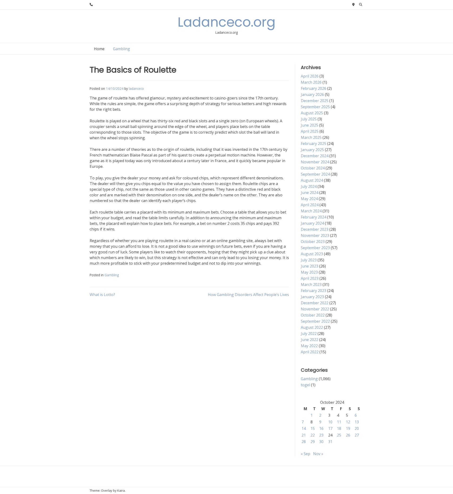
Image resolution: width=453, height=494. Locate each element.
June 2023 (309, 266)
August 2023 (312, 253)
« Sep (305, 453)
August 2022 (312, 327)
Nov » (318, 453)
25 (339, 435)
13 (357, 421)
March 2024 (311, 211)
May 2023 (309, 272)
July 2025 (309, 119)
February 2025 (313, 143)
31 (330, 441)
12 (348, 421)
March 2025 (311, 137)
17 (330, 428)
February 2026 (313, 88)
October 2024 (313, 168)
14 (304, 428)
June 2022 (309, 339)
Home (99, 48)
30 (321, 441)
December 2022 (314, 302)
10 (330, 421)
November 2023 (315, 235)
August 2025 (312, 112)
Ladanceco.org (227, 22)
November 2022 (315, 309)
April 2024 (310, 204)
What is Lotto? (102, 294)
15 (312, 428)
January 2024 (312, 223)
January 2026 (312, 94)
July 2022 (309, 333)
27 (357, 435)
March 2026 (311, 82)
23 (321, 435)
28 (304, 441)
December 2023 (314, 229)
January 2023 (312, 296)
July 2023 (309, 260)
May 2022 (309, 345)
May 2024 (309, 198)
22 (312, 435)
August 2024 (312, 180)
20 (357, 428)
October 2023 (313, 241)
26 (348, 435)
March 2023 (311, 284)
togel (305, 384)
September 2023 (315, 247)
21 (304, 435)
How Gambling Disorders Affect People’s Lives (248, 294)
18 (339, 428)
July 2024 (309, 186)
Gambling (121, 48)
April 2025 (310, 131)
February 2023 (313, 290)
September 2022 (315, 321)
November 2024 (315, 162)
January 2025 (312, 149)
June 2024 (309, 192)
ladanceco (136, 88)
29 (312, 441)
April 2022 (310, 351)
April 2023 (310, 278)
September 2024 (315, 174)
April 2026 (310, 76)
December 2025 (314, 100)
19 (348, 428)
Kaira (121, 490)
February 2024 (313, 217)
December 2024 (314, 155)
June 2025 (309, 125)
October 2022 (313, 315)
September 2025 (315, 106)
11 (339, 421)
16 (321, 428)
